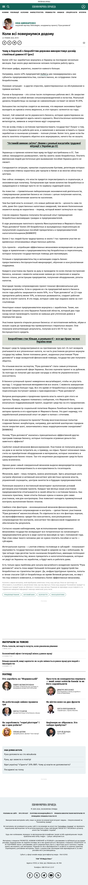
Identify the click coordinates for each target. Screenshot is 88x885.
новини (5, 12)
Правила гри (50, 12)
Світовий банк (29, 594)
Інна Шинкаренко (25, 23)
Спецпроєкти (71, 12)
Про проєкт (23, 813)
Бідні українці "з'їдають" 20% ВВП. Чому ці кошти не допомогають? (37, 764)
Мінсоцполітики (58, 594)
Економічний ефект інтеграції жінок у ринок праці (27, 653)
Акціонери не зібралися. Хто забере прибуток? (61, 723)
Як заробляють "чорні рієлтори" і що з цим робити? (20, 723)
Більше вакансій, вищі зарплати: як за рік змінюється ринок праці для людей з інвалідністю (41, 662)
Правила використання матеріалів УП (69, 813)
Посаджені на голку (14, 769)
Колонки (24, 12)
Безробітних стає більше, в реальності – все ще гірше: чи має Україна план (44, 340)
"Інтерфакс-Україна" (65, 826)
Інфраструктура (36, 12)
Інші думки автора (13, 750)
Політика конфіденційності (41, 813)
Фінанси (60, 12)
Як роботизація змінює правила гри (20, 703)
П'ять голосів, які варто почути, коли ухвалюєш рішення (30, 646)
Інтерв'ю (82, 12)
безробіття (43, 594)
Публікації (14, 12)
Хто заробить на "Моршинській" (20, 678)
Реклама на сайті (10, 813)
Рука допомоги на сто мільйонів (20, 754)
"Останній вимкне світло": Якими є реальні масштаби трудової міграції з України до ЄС (44, 145)
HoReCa (44, 74)
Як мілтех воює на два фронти (63, 702)
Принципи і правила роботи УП (44, 816)
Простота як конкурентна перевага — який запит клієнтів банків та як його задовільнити (65, 681)
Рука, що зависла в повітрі (17, 759)
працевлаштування (11, 594)
